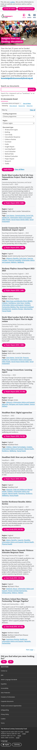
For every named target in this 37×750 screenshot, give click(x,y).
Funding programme (10, 114)
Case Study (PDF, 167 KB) (14, 626)
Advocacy (9, 258)
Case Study (8, 135)
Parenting (21, 493)
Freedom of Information (8, 697)
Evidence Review (10, 139)
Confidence (12, 303)
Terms (3, 723)
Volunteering (28, 309)
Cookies (3, 719)
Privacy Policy (5, 714)
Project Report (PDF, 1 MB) (15, 345)
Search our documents (10, 86)
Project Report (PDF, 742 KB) (15, 436)
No (11, 662)
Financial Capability (14, 260)
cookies (12, 2)
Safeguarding (6, 593)
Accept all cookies (9, 8)
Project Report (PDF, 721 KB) (15, 391)
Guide (7, 144)
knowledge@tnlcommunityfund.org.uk (17, 78)
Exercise (30, 258)
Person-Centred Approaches (17, 591)
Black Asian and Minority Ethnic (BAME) (19, 301)
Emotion (29, 447)
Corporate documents (7, 701)
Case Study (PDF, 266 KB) (14, 529)
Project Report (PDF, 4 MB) (15, 203)
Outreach (27, 305)
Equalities (4, 684)
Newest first (21, 106)
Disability (27, 540)
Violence (14, 593)
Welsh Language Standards (9, 679)
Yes (5, 662)
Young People (6, 311)
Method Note (9, 154)
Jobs (2, 675)
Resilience (5, 451)
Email (27, 732)
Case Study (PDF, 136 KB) (14, 578)
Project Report (9, 159)
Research (8, 161)
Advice (8, 540)
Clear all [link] (32, 110)
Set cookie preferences (26, 8)
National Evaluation (11, 156)
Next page (30, 650)
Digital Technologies (19, 447)
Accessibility (4, 688)
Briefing (7, 132)
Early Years (23, 258)
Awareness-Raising (12, 639)
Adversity (9, 490)
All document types (11, 130)
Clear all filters (27, 103)
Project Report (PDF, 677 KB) (15, 479)
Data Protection (5, 693)
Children (5, 303)
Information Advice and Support (10, 103)
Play (17, 307)
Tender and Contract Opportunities (11, 706)
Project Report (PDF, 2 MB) (15, 247)
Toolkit (7, 164)
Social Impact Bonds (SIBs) (20, 220)
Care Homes (10, 216)
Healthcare (5, 218)
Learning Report (10, 149)
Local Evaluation (10, 152)
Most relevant (13, 106)
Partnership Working (9, 307)
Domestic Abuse (11, 589)
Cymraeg (17, 744)
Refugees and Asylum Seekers (19, 404)
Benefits (16, 258)
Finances (26, 358)
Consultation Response (12, 137)
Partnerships (6, 643)
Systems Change (17, 309)
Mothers (14, 262)
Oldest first (30, 106)
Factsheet (8, 142)
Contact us (4, 671)
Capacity (20, 540)
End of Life (29, 216)
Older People (6, 220)
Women (20, 593)
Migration (5, 404)
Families (4, 260)
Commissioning (20, 216)
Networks (27, 641)
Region (5, 121)
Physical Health (7, 544)
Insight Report (9, 147)
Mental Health (29, 449)
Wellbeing (20, 262)
